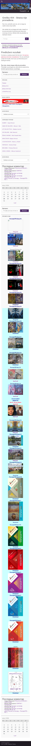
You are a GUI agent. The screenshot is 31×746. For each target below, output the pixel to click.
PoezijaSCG (23, 11)
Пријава (4, 83)
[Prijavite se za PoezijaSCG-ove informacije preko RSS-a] (2, 1)
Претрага (5, 72)
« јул (15, 203)
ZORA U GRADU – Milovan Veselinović (11, 151)
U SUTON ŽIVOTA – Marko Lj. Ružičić (11, 141)
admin (6, 178)
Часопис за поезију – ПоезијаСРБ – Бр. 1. (16, 179)
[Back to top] (27, 743)
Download (15, 231)
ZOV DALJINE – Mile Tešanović (9, 132)
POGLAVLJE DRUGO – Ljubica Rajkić (16, 169)
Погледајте (5, 104)
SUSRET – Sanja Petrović (8, 123)
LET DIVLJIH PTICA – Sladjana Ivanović (11, 129)
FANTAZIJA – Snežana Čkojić (9, 144)
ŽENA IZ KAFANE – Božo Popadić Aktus (11, 135)
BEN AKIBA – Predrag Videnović (9, 148)
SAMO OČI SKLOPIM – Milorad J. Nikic (11, 126)
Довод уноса (5, 85)
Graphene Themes (12, 744)
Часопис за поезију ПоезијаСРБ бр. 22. (13, 174)
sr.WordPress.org (6, 91)
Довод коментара (6, 88)
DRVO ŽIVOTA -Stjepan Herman (10, 138)
